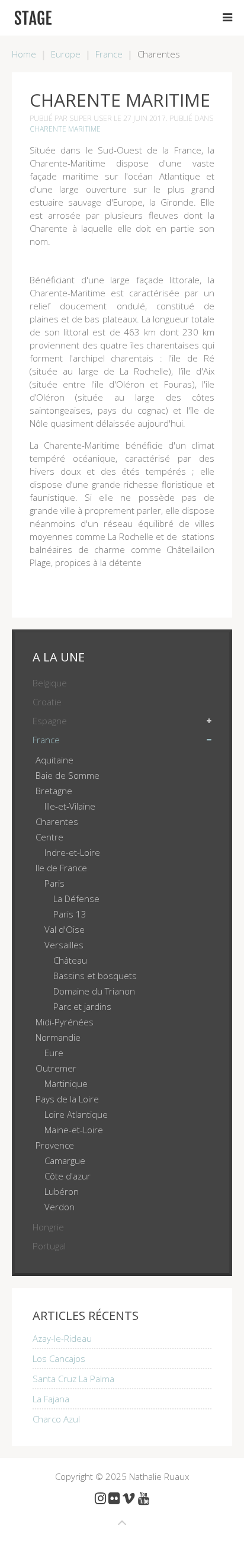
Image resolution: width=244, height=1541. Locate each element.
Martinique (66, 1083)
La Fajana (51, 1399)
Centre (49, 837)
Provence (55, 1145)
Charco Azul (56, 1419)
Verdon (59, 1207)
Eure (53, 1053)
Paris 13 (69, 914)
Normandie (58, 1037)
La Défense (76, 898)
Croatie (47, 702)
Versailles (64, 945)
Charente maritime (65, 129)
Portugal (49, 1246)
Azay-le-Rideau (62, 1338)
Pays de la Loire (67, 1099)
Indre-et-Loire (72, 852)
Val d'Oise (64, 929)
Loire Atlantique (76, 1114)
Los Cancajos (59, 1358)
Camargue (64, 1160)
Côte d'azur (67, 1176)
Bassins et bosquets (95, 975)
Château (70, 960)
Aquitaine (54, 760)
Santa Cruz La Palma (73, 1379)
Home (24, 54)
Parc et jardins (82, 1006)
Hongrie (48, 1227)
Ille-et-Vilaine (69, 806)
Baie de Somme (67, 775)
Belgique (50, 683)
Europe (66, 54)
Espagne (50, 721)
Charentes (57, 821)
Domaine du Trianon (94, 991)
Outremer (56, 1068)
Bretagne (54, 791)
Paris (54, 883)
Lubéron (61, 1191)
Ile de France (61, 868)
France (109, 54)
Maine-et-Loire (73, 1130)
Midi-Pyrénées (65, 1022)
